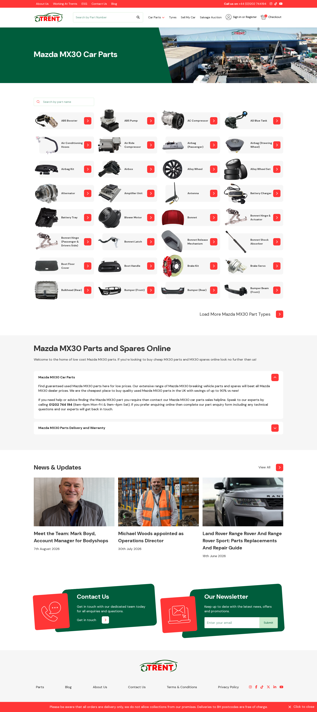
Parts (40, 687)
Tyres (172, 17)
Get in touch (86, 620)
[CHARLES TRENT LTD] (50, 17)
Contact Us (99, 4)
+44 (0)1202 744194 (252, 4)
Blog (114, 4)
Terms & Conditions (182, 687)
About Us (42, 4)
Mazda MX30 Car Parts (56, 377)
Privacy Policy (228, 687)
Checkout (273, 17)
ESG (84, 4)
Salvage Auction (211, 17)
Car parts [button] (154, 17)
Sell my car (188, 17)
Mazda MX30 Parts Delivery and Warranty (71, 428)
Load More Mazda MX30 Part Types (235, 314)
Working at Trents (65, 4)
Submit (268, 623)
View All (264, 467)
